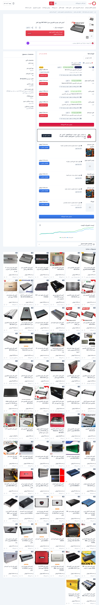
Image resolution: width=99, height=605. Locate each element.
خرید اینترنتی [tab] (87, 63)
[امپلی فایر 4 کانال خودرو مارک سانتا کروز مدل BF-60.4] (57, 393)
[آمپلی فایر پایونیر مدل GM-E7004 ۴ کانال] (73, 503)
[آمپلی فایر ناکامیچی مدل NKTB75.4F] (73, 259)
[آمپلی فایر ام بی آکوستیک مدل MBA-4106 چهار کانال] (42, 475)
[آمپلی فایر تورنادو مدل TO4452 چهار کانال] (10, 286)
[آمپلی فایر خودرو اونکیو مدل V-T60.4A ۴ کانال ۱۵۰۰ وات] (57, 339)
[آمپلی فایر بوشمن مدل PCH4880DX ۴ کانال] (73, 475)
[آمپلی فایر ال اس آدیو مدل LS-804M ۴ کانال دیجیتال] (26, 503)
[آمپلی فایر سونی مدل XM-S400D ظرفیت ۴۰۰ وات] (88, 558)
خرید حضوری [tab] (75, 63)
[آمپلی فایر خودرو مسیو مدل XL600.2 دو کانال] (42, 314)
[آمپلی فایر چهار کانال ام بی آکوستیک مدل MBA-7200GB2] (57, 558)
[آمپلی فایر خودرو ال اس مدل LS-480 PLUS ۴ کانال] (26, 314)
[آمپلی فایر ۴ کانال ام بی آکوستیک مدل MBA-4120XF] (88, 503)
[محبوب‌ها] (36, 28)
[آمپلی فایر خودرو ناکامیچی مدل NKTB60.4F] (73, 286)
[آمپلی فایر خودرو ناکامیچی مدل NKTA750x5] (73, 367)
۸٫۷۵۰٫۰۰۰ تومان (43, 91)
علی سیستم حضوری (90, 146)
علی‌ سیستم (90, 112)
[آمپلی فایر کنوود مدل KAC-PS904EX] (42, 286)
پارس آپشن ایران (89, 80)
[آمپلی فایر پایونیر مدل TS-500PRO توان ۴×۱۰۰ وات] (42, 259)
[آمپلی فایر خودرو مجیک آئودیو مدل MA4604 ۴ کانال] (73, 585)
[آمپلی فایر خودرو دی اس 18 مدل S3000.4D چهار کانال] (26, 475)
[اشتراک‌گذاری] (32, 28)
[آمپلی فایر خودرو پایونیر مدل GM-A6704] (88, 475)
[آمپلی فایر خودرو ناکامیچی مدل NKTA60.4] (10, 314)
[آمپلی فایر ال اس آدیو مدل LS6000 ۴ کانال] (42, 530)
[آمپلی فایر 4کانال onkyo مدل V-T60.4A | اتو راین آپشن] (10, 393)
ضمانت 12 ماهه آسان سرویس (76, 72)
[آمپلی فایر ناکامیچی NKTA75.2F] (88, 420)
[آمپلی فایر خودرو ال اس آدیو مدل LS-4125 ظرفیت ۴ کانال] (42, 503)
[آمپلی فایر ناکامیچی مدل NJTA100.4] (42, 393)
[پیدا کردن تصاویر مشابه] (87, 37)
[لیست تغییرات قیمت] (40, 225)
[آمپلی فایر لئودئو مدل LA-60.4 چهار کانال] (42, 339)
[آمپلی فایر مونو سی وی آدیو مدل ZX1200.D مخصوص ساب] (57, 286)
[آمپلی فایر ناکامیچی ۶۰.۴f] (10, 420)
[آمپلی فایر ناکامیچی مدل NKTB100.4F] (57, 259)
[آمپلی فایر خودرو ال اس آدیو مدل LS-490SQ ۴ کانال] (26, 558)
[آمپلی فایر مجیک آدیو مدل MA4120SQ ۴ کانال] (73, 448)
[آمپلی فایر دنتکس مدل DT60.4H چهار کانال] (57, 367)
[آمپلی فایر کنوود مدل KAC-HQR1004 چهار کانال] (26, 448)
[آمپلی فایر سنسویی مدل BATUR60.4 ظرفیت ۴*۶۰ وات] (10, 530)
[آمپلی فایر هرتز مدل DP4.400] (10, 448)
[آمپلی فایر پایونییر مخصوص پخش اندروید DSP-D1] (88, 448)
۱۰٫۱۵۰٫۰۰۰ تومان (43, 69)
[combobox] (70, 3)
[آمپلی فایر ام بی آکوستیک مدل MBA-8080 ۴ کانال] (10, 475)
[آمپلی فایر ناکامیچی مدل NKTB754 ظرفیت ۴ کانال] (73, 420)
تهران (93, 69)
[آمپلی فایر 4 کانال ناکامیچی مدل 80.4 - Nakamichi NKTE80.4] (57, 420)
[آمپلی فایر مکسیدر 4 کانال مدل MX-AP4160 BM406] (26, 286)
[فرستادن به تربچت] (28, 43)
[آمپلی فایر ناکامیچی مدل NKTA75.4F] (26, 420)
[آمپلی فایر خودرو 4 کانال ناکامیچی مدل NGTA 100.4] (88, 393)
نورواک (92, 201)
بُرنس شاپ (91, 91)
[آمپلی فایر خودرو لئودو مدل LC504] (57, 314)
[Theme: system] (13, 3)
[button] (7, 3)
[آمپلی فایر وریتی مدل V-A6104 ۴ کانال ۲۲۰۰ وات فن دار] (10, 259)
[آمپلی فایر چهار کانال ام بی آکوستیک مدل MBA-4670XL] (88, 530)
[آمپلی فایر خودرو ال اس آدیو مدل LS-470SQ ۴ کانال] (26, 530)
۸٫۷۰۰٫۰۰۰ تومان (43, 80)
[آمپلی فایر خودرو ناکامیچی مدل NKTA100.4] (10, 339)
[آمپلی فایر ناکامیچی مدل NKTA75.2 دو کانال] (26, 259)
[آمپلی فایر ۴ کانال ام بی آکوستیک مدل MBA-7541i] (88, 585)
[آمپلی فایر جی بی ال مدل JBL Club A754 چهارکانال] (73, 530)
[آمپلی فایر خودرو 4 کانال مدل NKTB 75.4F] (26, 367)
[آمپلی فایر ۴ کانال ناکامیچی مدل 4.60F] (73, 314)
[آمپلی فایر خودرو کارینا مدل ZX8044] (57, 530)
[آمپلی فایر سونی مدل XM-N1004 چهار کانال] (57, 448)
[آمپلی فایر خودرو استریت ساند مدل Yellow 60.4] (26, 339)
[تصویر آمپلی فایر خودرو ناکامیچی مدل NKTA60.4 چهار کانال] (91, 19)
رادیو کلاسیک (90, 174)
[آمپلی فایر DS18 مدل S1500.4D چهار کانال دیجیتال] (42, 558)
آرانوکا (90, 67)
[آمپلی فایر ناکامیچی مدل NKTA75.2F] (26, 393)
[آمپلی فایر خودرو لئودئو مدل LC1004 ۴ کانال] (57, 475)
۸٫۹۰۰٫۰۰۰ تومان (43, 112)
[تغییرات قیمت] (40, 28)
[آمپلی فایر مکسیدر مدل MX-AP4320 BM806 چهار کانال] (88, 259)
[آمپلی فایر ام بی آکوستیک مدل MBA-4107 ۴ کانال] (73, 558)
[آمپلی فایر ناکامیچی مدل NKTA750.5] (88, 314)
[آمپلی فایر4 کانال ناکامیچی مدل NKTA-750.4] (88, 339)
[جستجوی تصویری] (55, 3)
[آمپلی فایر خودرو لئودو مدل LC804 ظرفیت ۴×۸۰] (42, 448)
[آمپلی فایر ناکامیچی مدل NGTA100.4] (88, 286)
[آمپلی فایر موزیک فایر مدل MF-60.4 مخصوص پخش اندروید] (73, 339)
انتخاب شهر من (46, 135)
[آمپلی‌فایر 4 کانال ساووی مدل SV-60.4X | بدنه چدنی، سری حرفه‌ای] (42, 420)
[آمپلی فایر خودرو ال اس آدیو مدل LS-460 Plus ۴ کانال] (57, 503)
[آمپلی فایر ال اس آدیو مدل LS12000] (10, 558)
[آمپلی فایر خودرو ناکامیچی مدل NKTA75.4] (88, 367)
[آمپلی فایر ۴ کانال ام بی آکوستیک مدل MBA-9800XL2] (10, 503)
